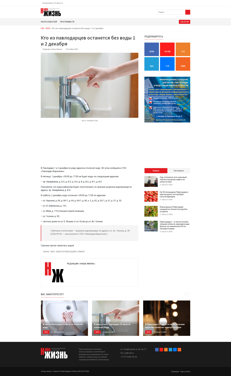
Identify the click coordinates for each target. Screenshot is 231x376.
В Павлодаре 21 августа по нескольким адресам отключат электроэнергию (165, 326)
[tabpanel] (167, 204)
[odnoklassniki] (180, 3)
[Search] (187, 12)
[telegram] (183, 3)
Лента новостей (49, 22)
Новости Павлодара (66, 252)
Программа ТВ (67, 22)
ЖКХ (48, 28)
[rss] (189, 3)
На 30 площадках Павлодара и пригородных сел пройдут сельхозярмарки (174, 194)
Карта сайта (185, 372)
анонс (46, 252)
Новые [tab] (156, 170)
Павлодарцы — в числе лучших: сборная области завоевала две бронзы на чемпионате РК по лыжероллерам (174, 225)
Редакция (175, 372)
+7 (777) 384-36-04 (129, 357)
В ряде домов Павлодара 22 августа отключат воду (112, 326)
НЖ (42, 28)
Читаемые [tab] (179, 170)
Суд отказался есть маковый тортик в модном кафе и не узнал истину (173, 179)
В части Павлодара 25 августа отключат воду (63, 326)
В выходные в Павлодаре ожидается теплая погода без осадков (173, 209)
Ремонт (81, 252)
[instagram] (177, 3)
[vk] (186, 3)
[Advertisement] (89, 146)
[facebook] (174, 3)
